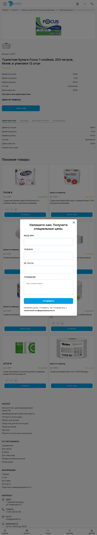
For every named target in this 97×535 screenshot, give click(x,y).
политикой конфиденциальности (39, 310)
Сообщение (30, 277)
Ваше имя (29, 236)
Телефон (28, 249)
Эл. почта (28, 263)
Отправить (48, 301)
